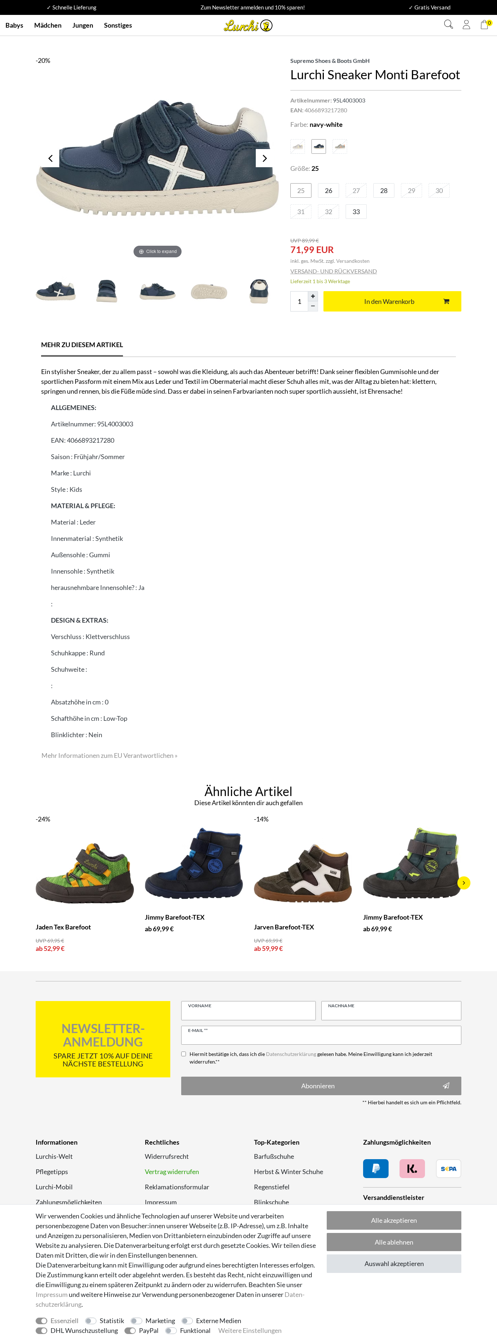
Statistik (112, 1321)
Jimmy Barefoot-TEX (174, 917)
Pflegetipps (52, 1172)
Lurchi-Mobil (54, 1187)
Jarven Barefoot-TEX (284, 927)
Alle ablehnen (394, 1242)
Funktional (195, 1330)
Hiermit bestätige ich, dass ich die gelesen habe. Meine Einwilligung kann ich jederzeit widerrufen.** (311, 1058)
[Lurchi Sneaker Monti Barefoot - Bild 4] (259, 291)
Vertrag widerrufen (172, 1172)
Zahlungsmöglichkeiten (69, 1202)
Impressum (161, 1202)
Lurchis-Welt (54, 1156)
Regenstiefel (272, 1187)
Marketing (160, 1321)
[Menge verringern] (313, 306)
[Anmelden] (466, 25)
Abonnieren (318, 1086)
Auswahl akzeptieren (394, 1263)
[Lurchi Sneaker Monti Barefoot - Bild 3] (208, 291)
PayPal (149, 1330)
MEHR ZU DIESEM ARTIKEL (82, 345)
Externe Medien (218, 1321)
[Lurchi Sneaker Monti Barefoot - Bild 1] (107, 291)
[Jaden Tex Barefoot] (85, 873)
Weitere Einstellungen (250, 1330)
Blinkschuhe (271, 1202)
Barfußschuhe (274, 1156)
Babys (14, 25)
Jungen (82, 25)
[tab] (82, 345)
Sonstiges (118, 25)
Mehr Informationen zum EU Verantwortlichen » (109, 755)
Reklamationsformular (177, 1187)
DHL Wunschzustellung (84, 1330)
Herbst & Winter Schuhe (288, 1172)
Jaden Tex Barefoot (63, 927)
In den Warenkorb (389, 301)
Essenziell (65, 1321)
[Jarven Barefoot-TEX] (303, 873)
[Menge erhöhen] (313, 296)
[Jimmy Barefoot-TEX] (194, 863)
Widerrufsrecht (167, 1156)
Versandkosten (353, 261)
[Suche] (448, 25)
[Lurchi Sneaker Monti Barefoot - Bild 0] (56, 291)
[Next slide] (463, 882)
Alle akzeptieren (394, 1220)
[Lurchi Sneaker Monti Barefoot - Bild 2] (158, 291)
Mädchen (47, 25)
